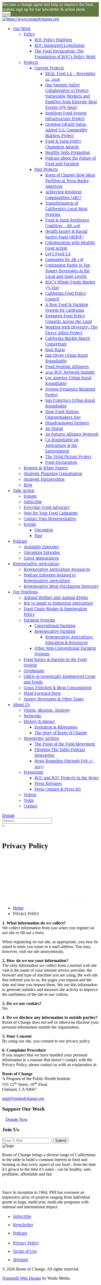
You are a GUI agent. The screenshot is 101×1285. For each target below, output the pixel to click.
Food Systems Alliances (67, 366)
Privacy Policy (26, 1243)
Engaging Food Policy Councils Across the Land (68, 318)
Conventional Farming (54, 626)
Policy (29, 34)
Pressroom (33, 772)
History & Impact (39, 721)
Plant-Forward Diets (42, 693)
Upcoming (43, 530)
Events (30, 524)
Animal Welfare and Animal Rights (56, 597)
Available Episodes (41, 547)
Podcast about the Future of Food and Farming (70, 161)
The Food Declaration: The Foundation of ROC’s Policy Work (64, 54)
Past (38, 535)
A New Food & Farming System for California (66, 307)
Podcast (20, 541)
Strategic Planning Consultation (53, 473)
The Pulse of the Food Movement (64, 744)
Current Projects (49, 68)
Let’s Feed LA (58, 254)
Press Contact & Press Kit (57, 789)
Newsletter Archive (41, 738)
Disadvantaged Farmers (67, 423)
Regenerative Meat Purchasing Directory (61, 586)
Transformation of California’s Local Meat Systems (66, 208)
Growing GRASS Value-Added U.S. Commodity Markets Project (66, 130)
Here (6, 14)
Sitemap (20, 1259)
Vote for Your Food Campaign (51, 513)
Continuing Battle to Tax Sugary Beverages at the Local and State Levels (67, 270)
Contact (30, 806)
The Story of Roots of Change (60, 733)
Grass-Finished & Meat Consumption (58, 688)
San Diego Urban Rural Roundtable (66, 358)
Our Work (21, 28)
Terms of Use (25, 1251)
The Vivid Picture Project (68, 457)
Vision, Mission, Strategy (47, 710)
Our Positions (25, 592)
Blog (28, 485)
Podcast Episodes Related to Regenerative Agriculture (50, 577)
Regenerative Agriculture (36, 564)
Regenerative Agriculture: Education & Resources (69, 639)
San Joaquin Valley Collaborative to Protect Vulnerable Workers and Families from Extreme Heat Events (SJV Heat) (71, 96)
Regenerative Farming (54, 631)
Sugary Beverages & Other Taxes (54, 699)
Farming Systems (39, 620)
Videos (30, 795)
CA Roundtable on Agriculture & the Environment (62, 445)
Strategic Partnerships (44, 479)
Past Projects (46, 169)
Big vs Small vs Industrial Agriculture (58, 603)
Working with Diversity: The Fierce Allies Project (71, 330)
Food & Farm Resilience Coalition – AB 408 (67, 223)
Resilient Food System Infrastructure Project (65, 116)
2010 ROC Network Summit (70, 372)
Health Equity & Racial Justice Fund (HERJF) (66, 234)
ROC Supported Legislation (59, 45)
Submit (60, 1141)
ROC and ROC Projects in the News (66, 778)
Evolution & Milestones (56, 727)
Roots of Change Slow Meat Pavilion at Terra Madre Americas (70, 180)
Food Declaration (61, 462)
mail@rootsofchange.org (23, 1098)
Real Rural (55, 350)
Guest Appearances (41, 558)
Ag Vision (54, 428)
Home (18, 908)
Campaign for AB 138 (64, 259)
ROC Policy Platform (53, 40)
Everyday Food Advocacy (47, 507)
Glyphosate (34, 671)
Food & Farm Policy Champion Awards (63, 144)
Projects (31, 62)
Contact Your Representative (50, 519)
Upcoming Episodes (42, 552)
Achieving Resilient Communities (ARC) (63, 194)
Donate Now (17, 1119)
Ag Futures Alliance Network (71, 434)
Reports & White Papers (46, 468)
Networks (32, 716)
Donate (30, 496)
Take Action (23, 490)
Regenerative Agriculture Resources (57, 569)
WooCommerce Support (74, 901)
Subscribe (33, 502)
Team (29, 800)
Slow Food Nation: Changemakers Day (63, 414)
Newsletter (23, 1225)
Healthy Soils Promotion (67, 152)
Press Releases (48, 783)
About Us (21, 704)
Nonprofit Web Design (21, 1278)
